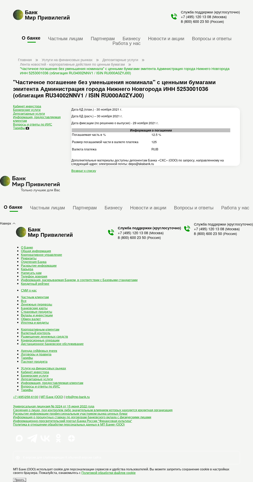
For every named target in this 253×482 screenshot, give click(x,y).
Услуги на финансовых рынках (43, 368)
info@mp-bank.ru (78, 396)
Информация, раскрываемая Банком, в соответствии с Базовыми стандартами (79, 280)
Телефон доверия (34, 276)
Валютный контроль (35, 333)
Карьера (27, 269)
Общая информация (36, 251)
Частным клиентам (35, 297)
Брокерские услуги (27, 109)
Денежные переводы (36, 304)
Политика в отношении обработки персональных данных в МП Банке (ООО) (69, 424)
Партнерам (103, 38)
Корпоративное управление (41, 254)
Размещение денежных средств (44, 336)
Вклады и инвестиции (37, 315)
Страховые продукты (36, 311)
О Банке (27, 247)
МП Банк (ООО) (52, 396)
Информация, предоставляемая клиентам (37, 119)
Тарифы (19, 128)
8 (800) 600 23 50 (195, 21)
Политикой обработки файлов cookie (108, 472)
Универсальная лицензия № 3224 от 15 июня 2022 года (53, 406)
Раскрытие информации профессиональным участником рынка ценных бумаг (70, 413)
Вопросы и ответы (211, 38)
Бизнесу (131, 38)
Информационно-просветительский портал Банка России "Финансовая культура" (72, 421)
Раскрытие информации (39, 265)
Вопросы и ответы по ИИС (32, 124)
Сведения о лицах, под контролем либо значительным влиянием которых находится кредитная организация (93, 410)
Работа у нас (126, 42)
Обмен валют (31, 319)
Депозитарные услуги (29, 113)
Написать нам (31, 272)
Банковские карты (34, 308)
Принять (20, 479)
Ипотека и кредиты (35, 322)
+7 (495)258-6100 (25, 396)
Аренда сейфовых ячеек (39, 350)
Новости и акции (166, 38)
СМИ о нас (29, 290)
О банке (31, 37)
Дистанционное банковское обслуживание (52, 343)
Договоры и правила (36, 354)
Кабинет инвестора (27, 106)
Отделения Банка (33, 261)
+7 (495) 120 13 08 (196, 16)
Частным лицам (65, 38)
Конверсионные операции (40, 340)
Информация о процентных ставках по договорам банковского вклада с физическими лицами (82, 417)
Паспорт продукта (34, 361)
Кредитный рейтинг (35, 283)
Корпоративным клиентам (40, 329)
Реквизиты (29, 258)
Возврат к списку (83, 170)
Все (23, 300)
